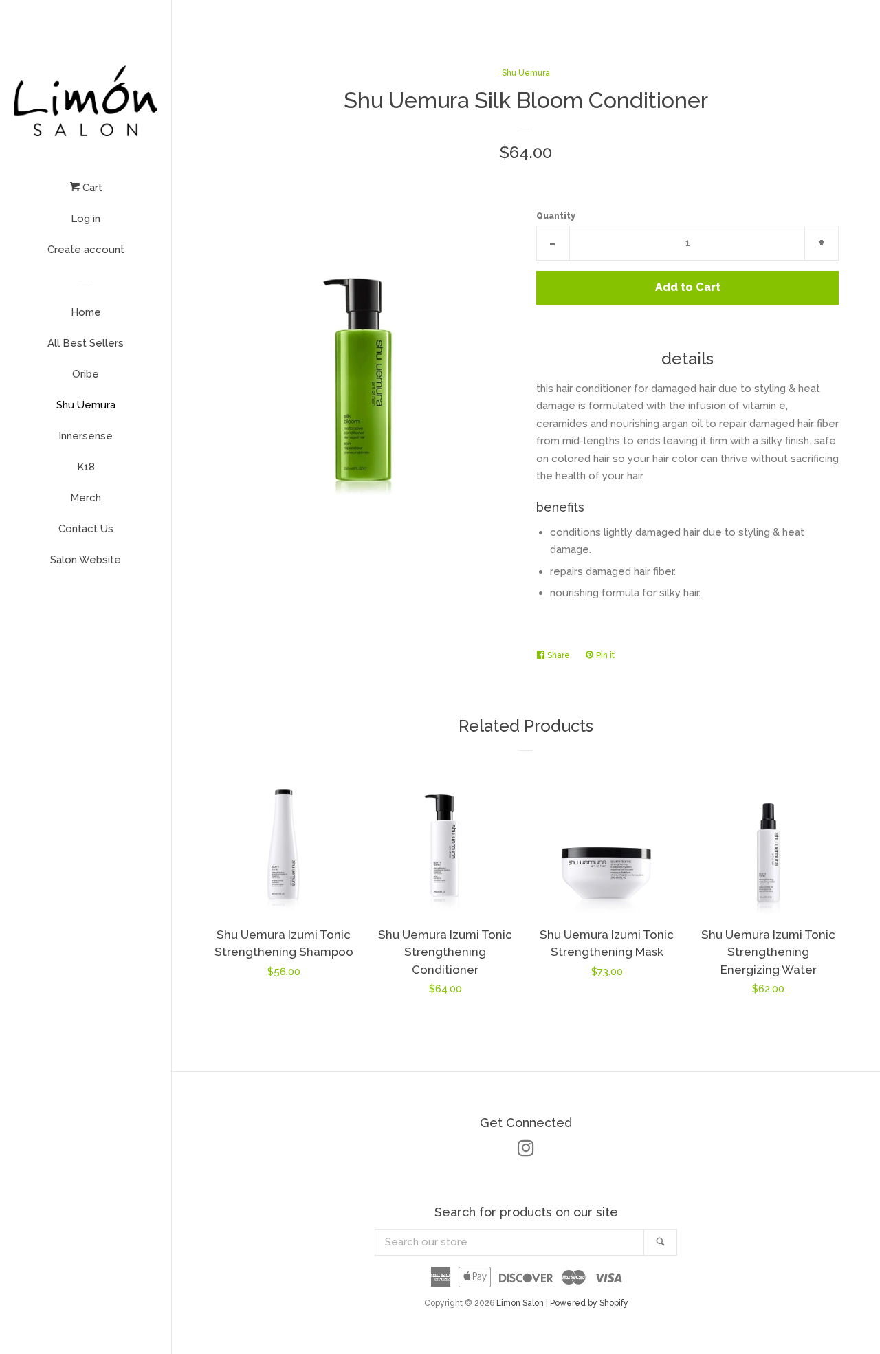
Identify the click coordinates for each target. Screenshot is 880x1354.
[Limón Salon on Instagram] (526, 1151)
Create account (85, 249)
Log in (85, 218)
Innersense (85, 436)
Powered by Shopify (589, 1303)
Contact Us (85, 529)
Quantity (555, 216)
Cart (91, 188)
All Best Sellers (85, 343)
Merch (85, 498)
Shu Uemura (86, 405)
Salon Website (85, 560)
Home (86, 312)
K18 (86, 467)
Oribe (85, 374)
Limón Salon (521, 1303)
